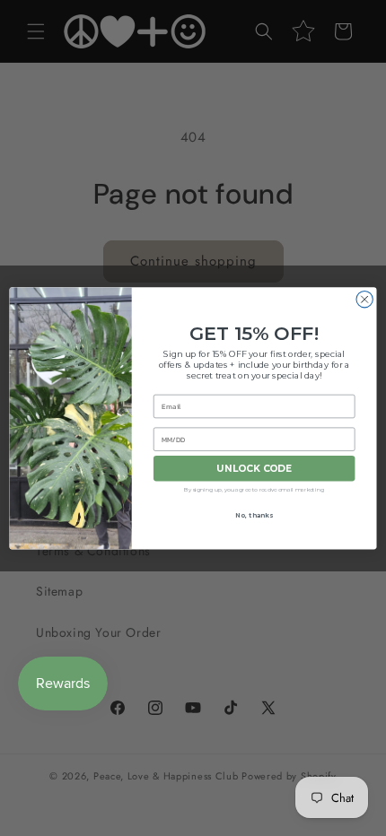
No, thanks (253, 514)
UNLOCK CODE (254, 469)
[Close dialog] (364, 299)
